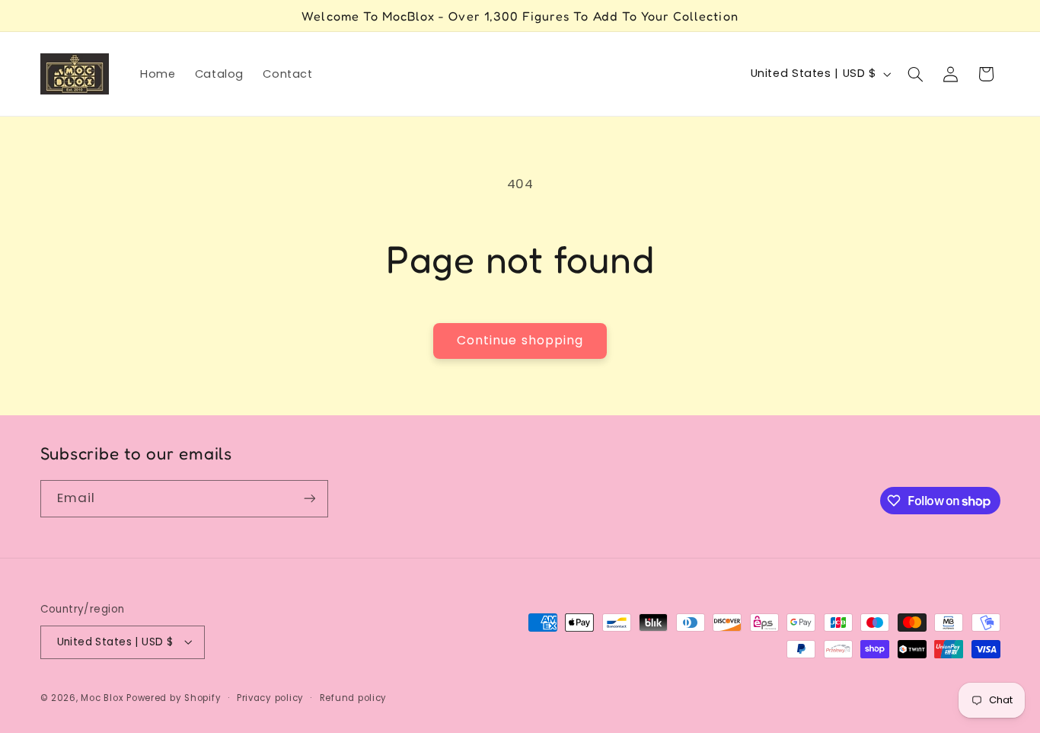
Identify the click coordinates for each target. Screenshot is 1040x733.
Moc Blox (102, 697)
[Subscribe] (309, 498)
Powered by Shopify (173, 697)
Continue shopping (520, 340)
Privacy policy (270, 697)
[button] (915, 73)
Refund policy (354, 697)
